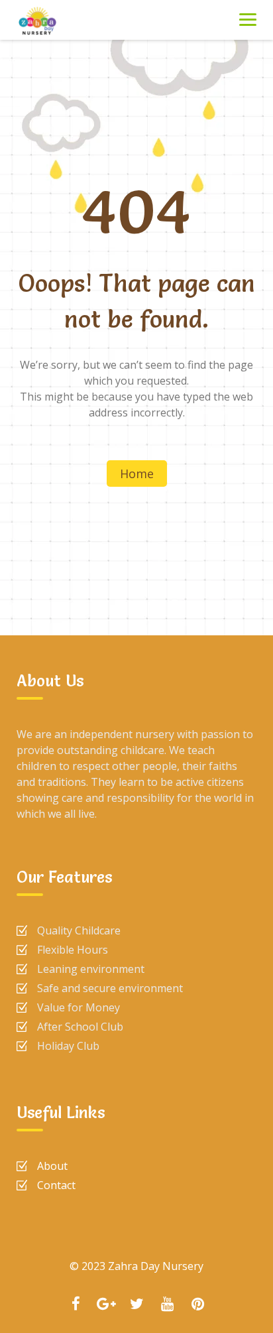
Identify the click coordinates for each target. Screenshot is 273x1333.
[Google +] (106, 1305)
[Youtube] (167, 1305)
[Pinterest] (197, 1305)
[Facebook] (75, 1305)
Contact (56, 1185)
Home (137, 473)
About (52, 1166)
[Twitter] (136, 1305)
